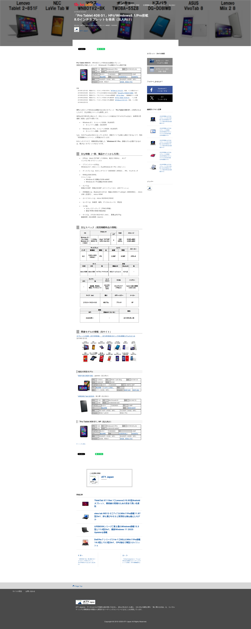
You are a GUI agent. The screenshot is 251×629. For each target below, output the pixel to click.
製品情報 (103, 77)
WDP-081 (127, 390)
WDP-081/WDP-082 (85, 376)
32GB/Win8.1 (123, 77)
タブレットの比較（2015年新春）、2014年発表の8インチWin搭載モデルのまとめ (105, 336)
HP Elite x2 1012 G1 (117, 90)
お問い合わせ (30, 591)
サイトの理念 (17, 591)
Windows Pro (95, 25)
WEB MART (132, 408)
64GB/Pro (135, 77)
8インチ (102, 25)
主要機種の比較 (148, 5)
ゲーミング (161, 5)
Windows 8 (87, 25)
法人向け (172, 5)
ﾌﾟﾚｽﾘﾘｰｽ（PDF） (108, 387)
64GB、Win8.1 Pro (126, 82)
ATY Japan (84, 31)
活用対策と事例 (133, 5)
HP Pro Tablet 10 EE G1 (122, 97)
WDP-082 (136, 390)
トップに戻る (81, 444)
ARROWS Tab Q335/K (86, 396)
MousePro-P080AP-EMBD (125, 93)
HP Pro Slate (120, 95)
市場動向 (121, 5)
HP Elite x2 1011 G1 (121, 100)
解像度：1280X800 (111, 25)
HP (82, 25)
